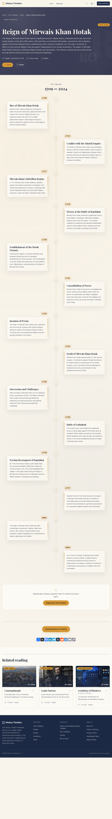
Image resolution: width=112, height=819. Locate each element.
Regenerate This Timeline (56, 603)
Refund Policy (91, 740)
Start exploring (103, 3)
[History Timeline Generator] (12, 3)
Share (21, 65)
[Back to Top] (21, 753)
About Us (90, 726)
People (35, 729)
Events (35, 733)
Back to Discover (11, 20)
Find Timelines (13, 15)
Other (22, 15)
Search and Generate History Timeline (70, 727)
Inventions (37, 736)
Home (51, 3)
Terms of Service (93, 729)
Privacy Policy (92, 733)
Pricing (62, 735)
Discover (59, 3)
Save (9, 65)
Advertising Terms (93, 736)
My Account (64, 739)
